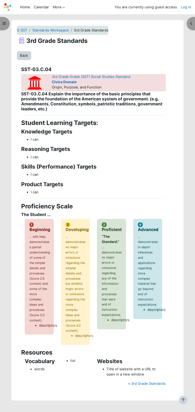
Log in (186, 7)
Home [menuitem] (25, 7)
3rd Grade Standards (148, 383)
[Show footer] (183, 400)
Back (24, 55)
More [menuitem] (57, 7)
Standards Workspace (50, 30)
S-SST (22, 30)
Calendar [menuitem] (41, 7)
